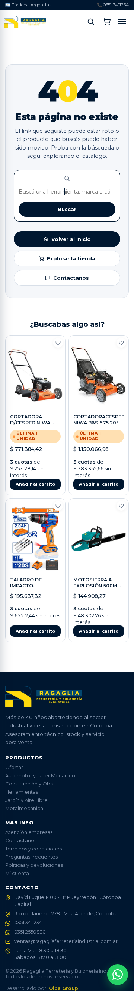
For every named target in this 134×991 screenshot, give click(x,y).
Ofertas (14, 767)
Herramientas (21, 792)
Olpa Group (63, 988)
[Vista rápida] (35, 404)
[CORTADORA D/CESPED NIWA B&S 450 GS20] (35, 375)
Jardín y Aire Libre (26, 800)
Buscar (67, 209)
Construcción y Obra (30, 784)
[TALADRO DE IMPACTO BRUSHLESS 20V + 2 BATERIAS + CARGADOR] (35, 538)
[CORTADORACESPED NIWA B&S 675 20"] (98, 375)
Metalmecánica (24, 808)
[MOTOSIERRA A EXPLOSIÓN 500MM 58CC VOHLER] (98, 538)
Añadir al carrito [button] (35, 484)
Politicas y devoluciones (34, 865)
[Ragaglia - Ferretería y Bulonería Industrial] (25, 22)
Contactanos (71, 278)
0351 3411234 (28, 922)
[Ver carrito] (106, 21)
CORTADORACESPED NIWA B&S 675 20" (99, 420)
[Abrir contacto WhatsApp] (117, 974)
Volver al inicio (71, 239)
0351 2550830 (30, 932)
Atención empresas (28, 832)
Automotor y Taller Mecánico (40, 775)
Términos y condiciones (33, 849)
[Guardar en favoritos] (58, 343)
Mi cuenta (17, 873)
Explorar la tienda (71, 258)
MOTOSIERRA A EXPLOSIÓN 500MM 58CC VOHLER (97, 586)
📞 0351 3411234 (113, 4)
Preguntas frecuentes (31, 857)
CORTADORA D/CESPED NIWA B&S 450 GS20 (30, 423)
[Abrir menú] (122, 21)
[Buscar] (91, 21)
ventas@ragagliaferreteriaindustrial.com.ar (66, 941)
